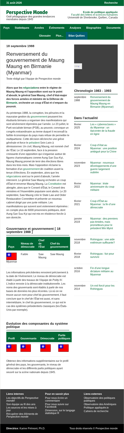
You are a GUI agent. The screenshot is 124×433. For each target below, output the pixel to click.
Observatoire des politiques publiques (99, 399)
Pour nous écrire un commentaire (56, 399)
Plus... (59, 35)
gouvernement (39, 116)
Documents (113, 27)
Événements (56, 27)
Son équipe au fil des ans (20, 404)
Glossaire (45, 35)
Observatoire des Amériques (100, 404)
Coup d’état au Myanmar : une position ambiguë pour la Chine (103, 148)
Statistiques (22, 27)
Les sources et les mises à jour (21, 409)
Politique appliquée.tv (96, 407)
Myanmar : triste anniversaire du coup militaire (102, 186)
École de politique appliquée (100, 12)
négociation (30, 87)
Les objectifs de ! (22, 399)
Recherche (111, 2)
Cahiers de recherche (96, 411)
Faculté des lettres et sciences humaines (94, 14)
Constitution (55, 183)
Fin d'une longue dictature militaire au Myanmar (101, 271)
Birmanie (11, 102)
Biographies (93, 27)
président (34, 142)
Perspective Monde (27, 12)
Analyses (75, 27)
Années (39, 27)
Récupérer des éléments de (22, 415)
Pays (6, 27)
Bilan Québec (76, 35)
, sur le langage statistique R (60, 411)
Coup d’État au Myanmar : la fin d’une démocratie (102, 204)
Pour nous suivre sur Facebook (57, 405)
